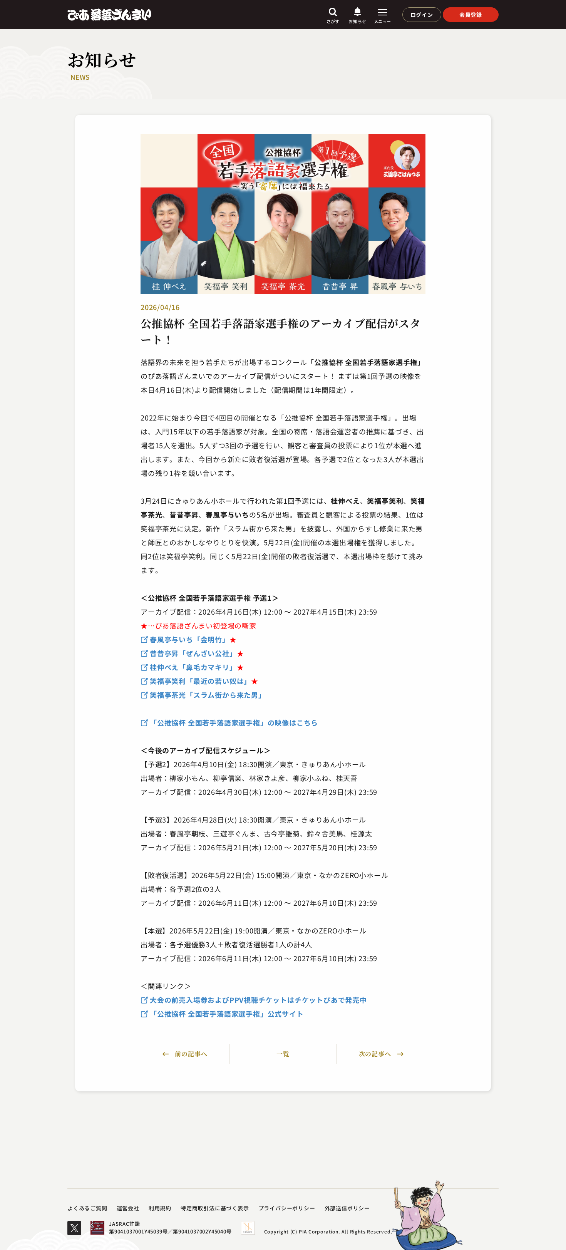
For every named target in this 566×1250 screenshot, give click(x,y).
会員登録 (470, 14)
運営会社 (128, 1208)
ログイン (421, 14)
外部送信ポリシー (347, 1208)
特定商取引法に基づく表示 (215, 1208)
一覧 (283, 1053)
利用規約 (160, 1208)
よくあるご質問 (87, 1208)
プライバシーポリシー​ (286, 1208)
